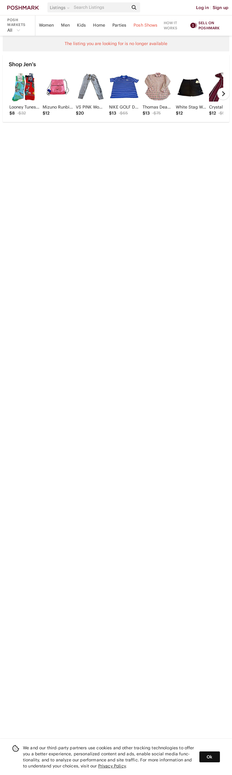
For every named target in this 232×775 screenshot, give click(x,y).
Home (99, 25)
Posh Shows (146, 25)
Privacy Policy (112, 766)
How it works (171, 25)
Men (65, 25)
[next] (223, 94)
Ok (209, 757)
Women (46, 25)
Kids (81, 25)
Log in (202, 7)
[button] (61, 8)
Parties (119, 25)
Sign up (220, 7)
